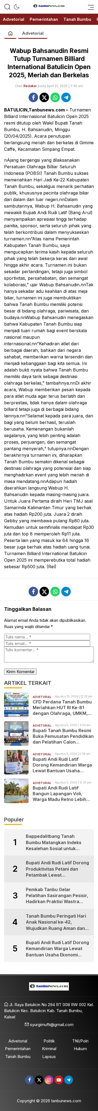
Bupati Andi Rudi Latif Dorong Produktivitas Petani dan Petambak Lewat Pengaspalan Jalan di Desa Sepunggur (57, 869)
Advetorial (33, 33)
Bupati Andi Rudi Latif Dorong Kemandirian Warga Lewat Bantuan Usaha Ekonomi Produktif (62, 764)
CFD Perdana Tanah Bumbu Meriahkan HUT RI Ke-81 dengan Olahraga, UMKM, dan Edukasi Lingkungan (62, 707)
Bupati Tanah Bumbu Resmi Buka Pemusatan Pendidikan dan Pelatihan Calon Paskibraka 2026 (63, 736)
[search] (7, 7)
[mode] (16, 7)
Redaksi (29, 86)
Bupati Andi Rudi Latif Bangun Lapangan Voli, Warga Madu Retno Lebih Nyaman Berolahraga (59, 793)
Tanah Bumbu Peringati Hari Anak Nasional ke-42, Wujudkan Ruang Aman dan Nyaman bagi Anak (56, 922)
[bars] (89, 7)
